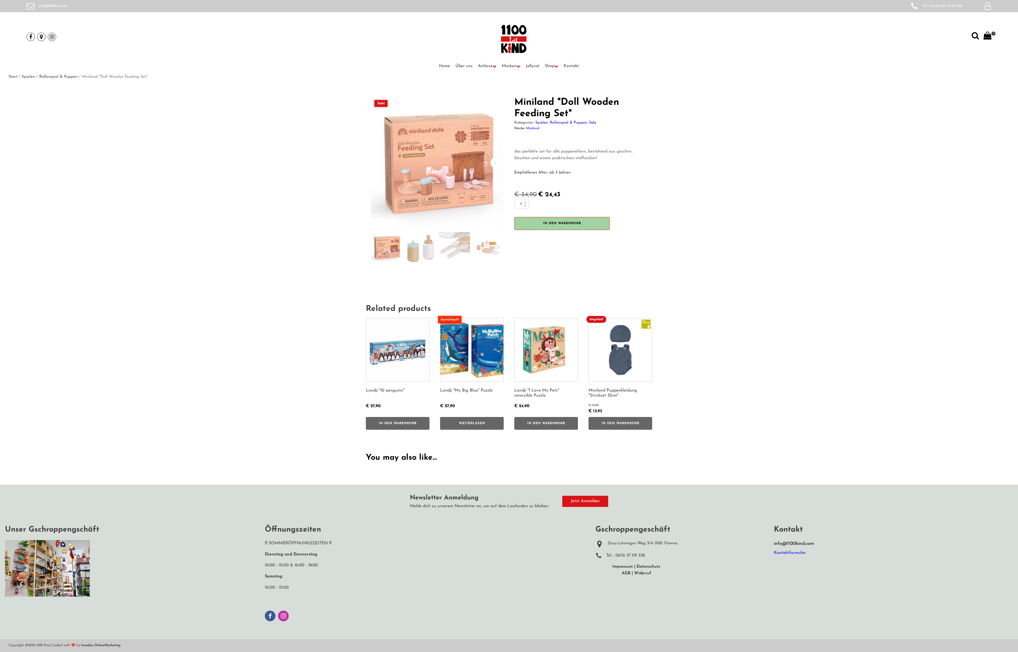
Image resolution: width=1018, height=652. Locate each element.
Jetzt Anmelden (585, 501)
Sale (592, 123)
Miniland (532, 128)
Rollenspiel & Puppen (58, 77)
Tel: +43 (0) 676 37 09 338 (942, 6)
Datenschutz (648, 566)
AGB (626, 573)
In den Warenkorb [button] (398, 423)
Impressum (622, 566)
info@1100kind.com (53, 6)
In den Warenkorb (562, 223)
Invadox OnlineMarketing (101, 645)
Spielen (28, 77)
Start (12, 77)
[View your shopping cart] (987, 37)
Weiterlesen (472, 423)
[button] (487, 66)
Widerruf (642, 573)
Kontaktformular (790, 553)
